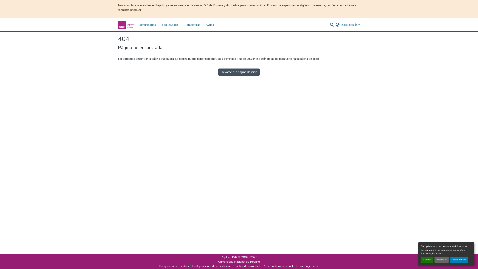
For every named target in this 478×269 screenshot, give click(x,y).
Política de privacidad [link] (247, 266)
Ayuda (210, 25)
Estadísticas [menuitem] (192, 25)
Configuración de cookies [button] (174, 266)
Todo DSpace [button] (169, 25)
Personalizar (459, 259)
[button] (126, 24)
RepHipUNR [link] (229, 257)
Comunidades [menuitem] (147, 25)
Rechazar (442, 259)
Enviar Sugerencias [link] (308, 266)
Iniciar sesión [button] (349, 25)
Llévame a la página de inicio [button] (239, 72)
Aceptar (427, 259)
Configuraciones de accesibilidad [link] (211, 266)
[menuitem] (170, 24)
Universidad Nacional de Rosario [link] (239, 262)
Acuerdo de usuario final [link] (278, 266)
